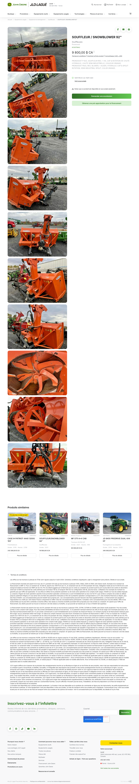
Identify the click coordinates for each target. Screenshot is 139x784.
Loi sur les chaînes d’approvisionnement (58, 781)
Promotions (24, 14)
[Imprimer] (128, 29)
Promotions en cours (15, 767)
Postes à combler (75, 751)
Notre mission (12, 745)
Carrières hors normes (77, 745)
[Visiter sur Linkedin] (34, 728)
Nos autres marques (14, 754)
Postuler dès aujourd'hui (77, 754)
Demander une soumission (101, 96)
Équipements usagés (61, 14)
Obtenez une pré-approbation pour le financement (101, 103)
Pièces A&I (42, 754)
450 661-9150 (105, 760)
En (130, 4)
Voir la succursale (80, 81)
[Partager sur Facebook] (117, 29)
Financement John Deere (47, 763)
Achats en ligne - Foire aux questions (83, 759)
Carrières (111, 14)
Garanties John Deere (46, 766)
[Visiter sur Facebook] (10, 728)
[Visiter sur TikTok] (22, 728)
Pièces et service (96, 14)
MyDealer (110, 4)
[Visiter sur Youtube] (28, 728)
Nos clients (11, 751)
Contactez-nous (115, 743)
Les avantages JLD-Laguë (16, 748)
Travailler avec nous (76, 748)
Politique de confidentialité (37, 781)
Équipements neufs (41, 14)
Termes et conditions (79, 56)
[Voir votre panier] (130, 13)
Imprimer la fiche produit (95, 56)
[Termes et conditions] (94, 53)
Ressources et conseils (47, 771)
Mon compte (122, 4)
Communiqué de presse (16, 759)
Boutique (11, 14)
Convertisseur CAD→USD (113, 56)
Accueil (10, 19)
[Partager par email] (123, 29)
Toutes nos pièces (45, 751)
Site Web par (124, 781)
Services (41, 760)
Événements (12, 763)
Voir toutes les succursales (109, 768)
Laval (102, 752)
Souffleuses (51, 19)
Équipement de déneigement (37, 19)
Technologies (79, 14)
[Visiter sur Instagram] (16, 728)
